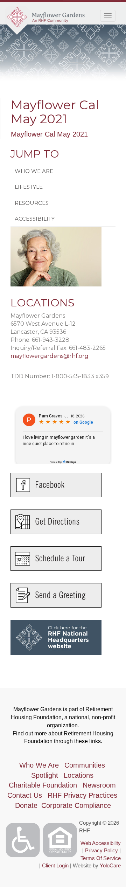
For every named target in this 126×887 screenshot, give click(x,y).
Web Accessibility (100, 843)
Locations (78, 775)
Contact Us (24, 795)
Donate (26, 805)
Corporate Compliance (76, 805)
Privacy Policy (101, 850)
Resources (32, 203)
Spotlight (44, 775)
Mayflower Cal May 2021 (49, 134)
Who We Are (34, 171)
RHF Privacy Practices (82, 795)
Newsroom (99, 785)
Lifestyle (29, 186)
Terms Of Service (100, 858)
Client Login (55, 865)
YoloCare (110, 865)
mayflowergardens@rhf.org (49, 356)
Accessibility (35, 218)
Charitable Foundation (43, 785)
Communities (84, 765)
